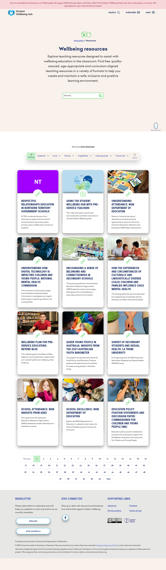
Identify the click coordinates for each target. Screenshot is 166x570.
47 (136, 472)
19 (41, 465)
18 (33, 465)
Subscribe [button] (33, 521)
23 (73, 465)
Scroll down (156, 130)
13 (122, 459)
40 (81, 472)
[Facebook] (65, 518)
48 (144, 472)
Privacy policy (114, 510)
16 (146, 459)
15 (138, 459)
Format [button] (67, 156)
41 (89, 472)
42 (97, 472)
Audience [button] (41, 156)
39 (73, 472)
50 (68, 479)
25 (88, 465)
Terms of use (135, 510)
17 (26, 465)
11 (107, 459)
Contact (133, 505)
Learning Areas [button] (102, 156)
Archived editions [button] (33, 531)
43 (105, 472)
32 (144, 465)
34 (33, 472)
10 (100, 459)
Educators (79, 40)
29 (120, 465)
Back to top (156, 561)
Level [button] (55, 156)
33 (25, 472)
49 (60, 479)
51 (76, 479)
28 (112, 465)
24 (81, 465)
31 (136, 465)
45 (120, 472)
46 (128, 472)
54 (100, 479)
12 (115, 459)
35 (41, 472)
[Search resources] (100, 95)
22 (65, 465)
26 (96, 465)
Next (109, 479)
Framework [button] (120, 156)
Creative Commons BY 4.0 (107, 545)
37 (57, 472)
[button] (114, 12)
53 (92, 479)
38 (65, 472)
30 (128, 465)
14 (130, 459)
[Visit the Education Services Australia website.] (129, 520)
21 (57, 465)
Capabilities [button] (83, 156)
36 (49, 472)
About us (112, 505)
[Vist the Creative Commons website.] (115, 520)
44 (113, 472)
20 (49, 465)
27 (104, 465)
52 (84, 479)
